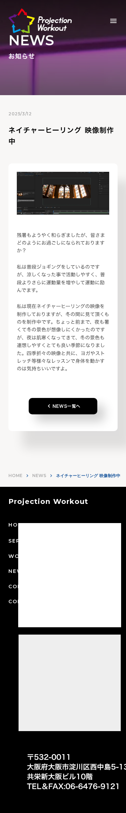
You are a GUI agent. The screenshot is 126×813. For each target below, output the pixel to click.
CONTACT (23, 601)
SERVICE (21, 541)
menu (113, 21)
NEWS (39, 475)
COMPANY (24, 586)
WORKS (20, 556)
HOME (15, 475)
